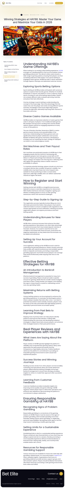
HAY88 (61, 70)
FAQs (43, 479)
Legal (61, 483)
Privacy (53, 483)
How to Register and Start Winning (11, 69)
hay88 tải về (57, 455)
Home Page (31, 479)
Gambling (42, 14)
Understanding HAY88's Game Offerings (10, 66)
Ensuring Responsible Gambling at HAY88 (11, 80)
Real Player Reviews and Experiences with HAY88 (9, 76)
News (38, 479)
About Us (48, 483)
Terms (57, 483)
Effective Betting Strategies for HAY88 (10, 72)
